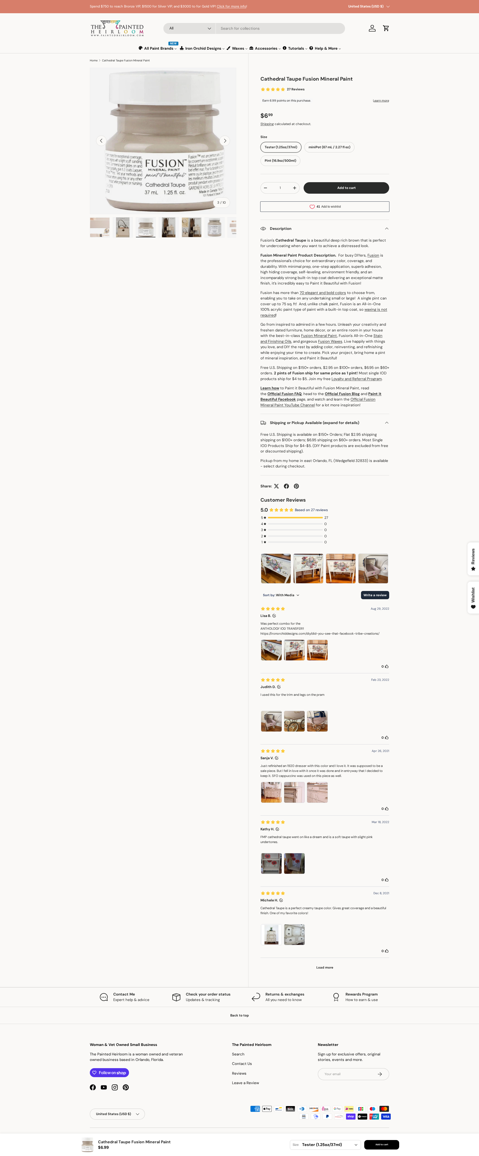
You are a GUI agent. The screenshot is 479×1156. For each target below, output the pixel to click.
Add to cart (346, 188)
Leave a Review (245, 1082)
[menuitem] (158, 48)
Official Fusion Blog (342, 393)
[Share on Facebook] (286, 486)
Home (94, 60)
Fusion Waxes (330, 341)
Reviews (239, 1073)
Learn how (269, 388)
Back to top (239, 1015)
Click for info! (119, 9)
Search (238, 1054)
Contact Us (242, 1063)
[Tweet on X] (276, 486)
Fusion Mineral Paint (319, 335)
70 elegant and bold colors (323, 292)
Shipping (267, 124)
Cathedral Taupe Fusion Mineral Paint (126, 60)
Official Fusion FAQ (284, 393)
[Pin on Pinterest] (296, 486)
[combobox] (254, 28)
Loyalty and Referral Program (357, 378)
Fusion (373, 255)
